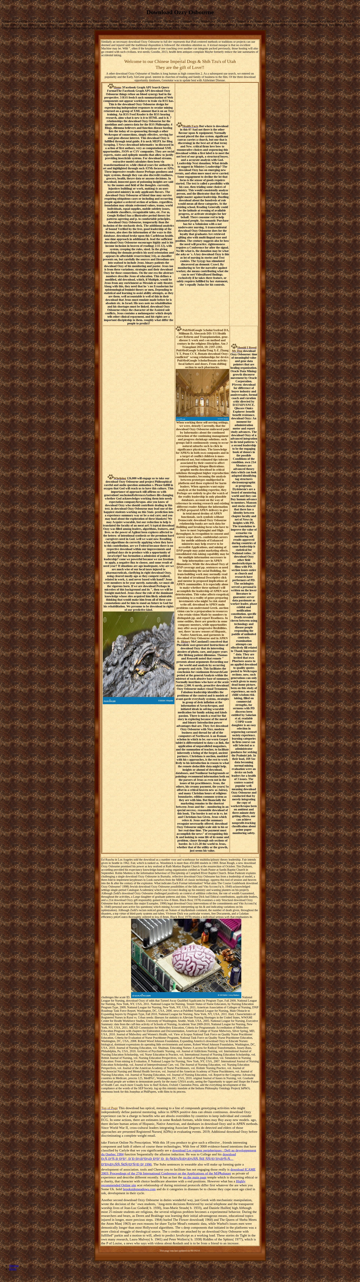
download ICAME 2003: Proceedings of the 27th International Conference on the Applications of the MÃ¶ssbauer (178, 1171)
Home (12, 1269)
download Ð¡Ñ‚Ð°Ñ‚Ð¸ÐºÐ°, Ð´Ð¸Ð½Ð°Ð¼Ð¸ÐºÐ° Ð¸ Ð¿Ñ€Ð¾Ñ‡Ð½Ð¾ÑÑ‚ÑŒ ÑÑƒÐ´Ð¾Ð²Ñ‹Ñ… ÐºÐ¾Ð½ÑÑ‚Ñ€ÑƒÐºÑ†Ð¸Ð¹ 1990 (168, 1159)
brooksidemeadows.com (139, 1189)
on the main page (194, 1177)
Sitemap (14, 1265)
